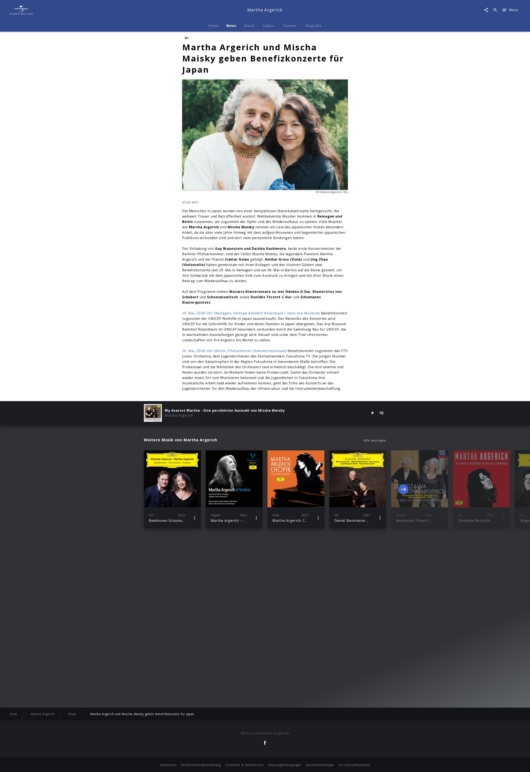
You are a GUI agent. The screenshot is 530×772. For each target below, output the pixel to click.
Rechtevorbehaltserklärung (201, 765)
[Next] (403, 489)
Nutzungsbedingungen (284, 765)
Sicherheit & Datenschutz (244, 765)
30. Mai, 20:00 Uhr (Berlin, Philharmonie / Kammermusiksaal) (234, 351)
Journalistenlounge (320, 765)
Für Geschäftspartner (354, 765)
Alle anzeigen (375, 440)
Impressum (168, 765)
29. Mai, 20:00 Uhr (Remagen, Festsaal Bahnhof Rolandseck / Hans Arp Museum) (251, 313)
